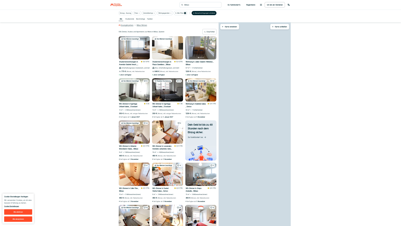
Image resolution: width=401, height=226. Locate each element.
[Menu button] (261, 5)
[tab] (121, 19)
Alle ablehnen (18, 212)
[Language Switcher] (289, 5)
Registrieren (250, 5)
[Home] (116, 4)
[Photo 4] (135, 57)
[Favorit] (213, 38)
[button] (125, 13)
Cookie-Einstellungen (11, 206)
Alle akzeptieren (18, 219)
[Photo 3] (134, 57)
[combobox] (202, 4)
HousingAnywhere (127, 25)
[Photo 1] (131, 57)
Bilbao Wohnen (142, 25)
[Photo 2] (133, 57)
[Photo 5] (136, 57)
